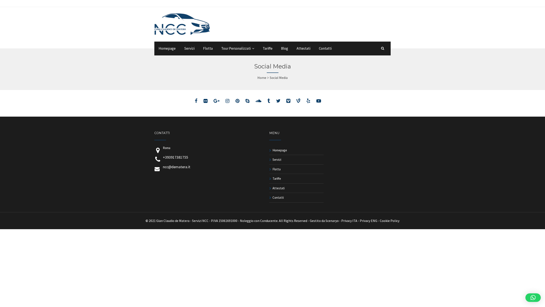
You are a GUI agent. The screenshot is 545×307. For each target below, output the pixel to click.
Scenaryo (332, 221)
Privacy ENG (368, 221)
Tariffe (267, 48)
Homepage (167, 48)
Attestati (303, 48)
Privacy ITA (349, 221)
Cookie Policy (389, 221)
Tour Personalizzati (236, 48)
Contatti (325, 48)
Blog (284, 48)
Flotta (208, 48)
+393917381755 (175, 157)
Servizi (189, 48)
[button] (533, 297)
